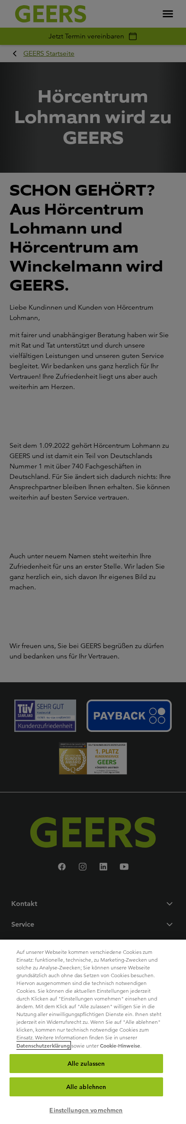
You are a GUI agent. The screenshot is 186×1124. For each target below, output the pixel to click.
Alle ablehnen (86, 1087)
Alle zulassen (86, 1063)
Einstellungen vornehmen (85, 1110)
